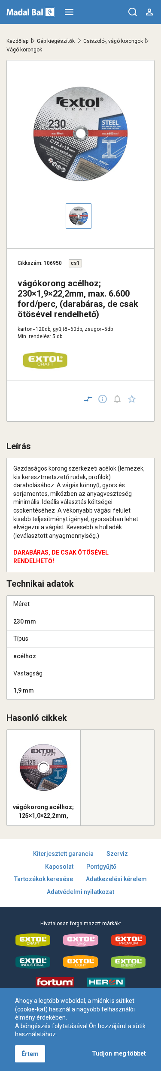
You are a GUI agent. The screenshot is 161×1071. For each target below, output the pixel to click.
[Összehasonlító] (88, 399)
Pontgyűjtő (101, 866)
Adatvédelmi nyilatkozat (80, 891)
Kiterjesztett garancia (63, 853)
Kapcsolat (59, 866)
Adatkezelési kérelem (116, 879)
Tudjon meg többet (119, 1053)
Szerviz (117, 853)
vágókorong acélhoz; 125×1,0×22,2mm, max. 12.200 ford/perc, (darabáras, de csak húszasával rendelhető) (43, 811)
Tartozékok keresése (43, 879)
